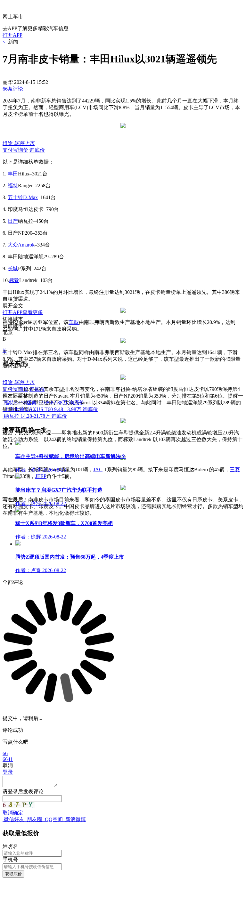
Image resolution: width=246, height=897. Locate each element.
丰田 (13, 173)
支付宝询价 (15, 150)
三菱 (235, 469)
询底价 (37, 150)
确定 (18, 812)
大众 (13, 244)
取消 (8, 812)
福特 (13, 185)
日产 (13, 221)
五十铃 (15, 197)
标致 (14, 280)
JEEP (40, 476)
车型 (74, 322)
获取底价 (13, 873)
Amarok (26, 244)
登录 (8, 772)
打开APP (12, 35)
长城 (13, 268)
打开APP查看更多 (23, 312)
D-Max (30, 197)
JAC (97, 469)
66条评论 (13, 89)
